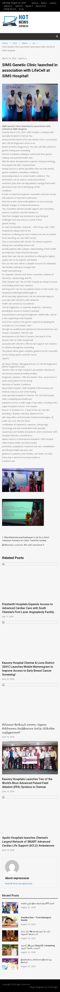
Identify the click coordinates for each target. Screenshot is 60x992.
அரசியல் (34, 3)
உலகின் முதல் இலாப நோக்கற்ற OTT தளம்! (37, 903)
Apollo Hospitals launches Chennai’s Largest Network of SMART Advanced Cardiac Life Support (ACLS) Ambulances (28, 841)
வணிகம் (53, 3)
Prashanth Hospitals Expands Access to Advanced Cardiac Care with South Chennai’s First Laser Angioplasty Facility (28, 608)
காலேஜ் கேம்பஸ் (9, 8)
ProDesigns (52, 987)
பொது (21, 8)
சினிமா (44, 3)
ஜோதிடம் (29, 5)
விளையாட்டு (41, 5)
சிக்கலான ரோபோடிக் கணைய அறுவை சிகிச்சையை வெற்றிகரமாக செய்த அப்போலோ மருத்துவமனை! (28, 728)
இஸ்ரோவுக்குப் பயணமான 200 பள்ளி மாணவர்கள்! (22, 544)
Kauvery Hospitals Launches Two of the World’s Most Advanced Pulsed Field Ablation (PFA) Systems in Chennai (27, 783)
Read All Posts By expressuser (18, 883)
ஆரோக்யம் (7, 5)
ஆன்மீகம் (19, 5)
